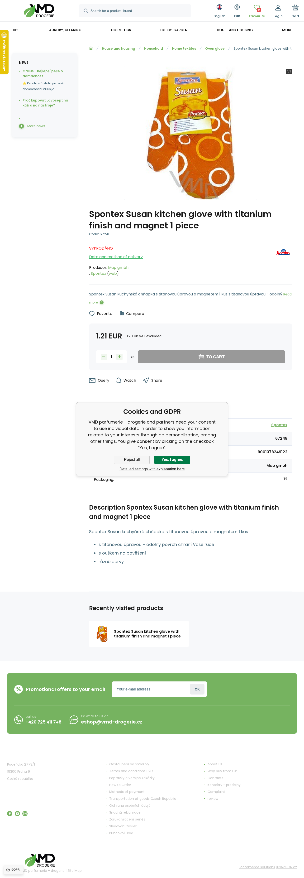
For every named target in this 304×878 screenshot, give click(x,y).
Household (153, 48)
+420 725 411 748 (44, 722)
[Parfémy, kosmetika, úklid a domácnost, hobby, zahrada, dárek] (91, 48)
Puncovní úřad (121, 833)
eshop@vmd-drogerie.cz (111, 722)
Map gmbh (118, 267)
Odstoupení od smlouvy (129, 764)
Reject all (132, 460)
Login (197, 689)
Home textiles (184, 48)
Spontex (98, 273)
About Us (215, 764)
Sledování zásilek (123, 826)
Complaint (216, 791)
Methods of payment (127, 791)
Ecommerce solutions (257, 867)
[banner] (39, 11)
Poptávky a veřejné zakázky (132, 778)
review (213, 798)
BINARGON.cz (286, 867)
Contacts (215, 778)
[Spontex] (283, 259)
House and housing (118, 48)
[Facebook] (9, 813)
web (113, 273)
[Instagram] (25, 813)
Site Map (74, 870)
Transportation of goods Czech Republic (142, 798)
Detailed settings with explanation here (152, 469)
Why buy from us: (222, 771)
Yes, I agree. (172, 460)
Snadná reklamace (125, 812)
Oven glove (215, 48)
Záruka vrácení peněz (127, 819)
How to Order (120, 784)
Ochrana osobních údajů (130, 805)
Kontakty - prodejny (224, 784)
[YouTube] (17, 813)
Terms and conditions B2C (131, 771)
